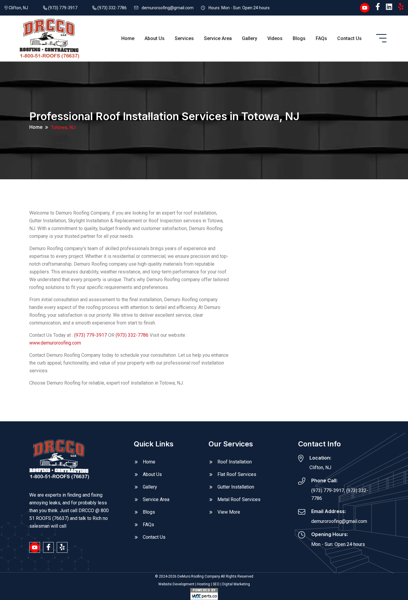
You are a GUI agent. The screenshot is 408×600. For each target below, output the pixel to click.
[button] (381, 39)
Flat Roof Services (236, 474)
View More (228, 512)
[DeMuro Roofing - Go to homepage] (49, 38)
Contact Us (349, 38)
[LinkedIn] (389, 7)
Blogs (299, 38)
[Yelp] (401, 7)
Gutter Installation (235, 487)
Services (184, 38)
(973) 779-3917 (62, 7)
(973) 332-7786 (111, 7)
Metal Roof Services (238, 499)
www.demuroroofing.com (55, 343)
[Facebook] (377, 7)
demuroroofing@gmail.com (168, 7)
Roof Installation (234, 462)
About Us (155, 38)
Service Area (218, 38)
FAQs (321, 38)
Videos (275, 38)
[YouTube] (364, 7)
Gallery (249, 38)
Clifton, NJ (18, 7)
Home (127, 38)
